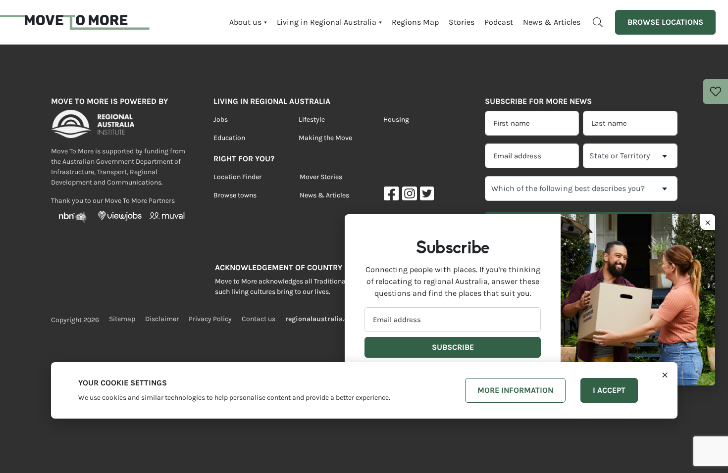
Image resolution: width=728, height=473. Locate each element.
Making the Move (325, 138)
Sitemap (122, 319)
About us (245, 22)
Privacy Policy (210, 319)
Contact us (258, 319)
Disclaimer (162, 319)
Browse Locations (665, 22)
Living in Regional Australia (326, 22)
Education (229, 138)
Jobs (220, 119)
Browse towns (235, 195)
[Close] (664, 374)
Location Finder (237, 177)
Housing (396, 119)
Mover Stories (321, 177)
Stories (461, 22)
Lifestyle (312, 119)
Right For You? (243, 158)
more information (515, 390)
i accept (609, 390)
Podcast (498, 22)
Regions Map (415, 22)
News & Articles (551, 22)
